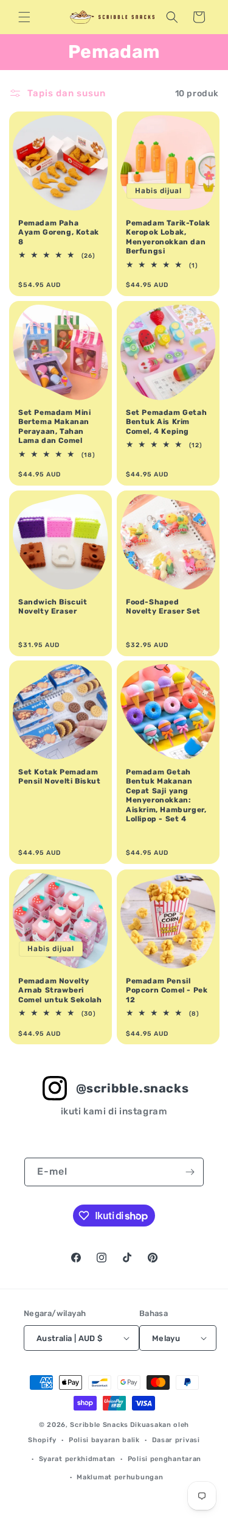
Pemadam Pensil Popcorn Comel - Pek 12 (166, 989)
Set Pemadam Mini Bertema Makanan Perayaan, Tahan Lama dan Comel (54, 426)
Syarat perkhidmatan (77, 1459)
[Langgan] (189, 1172)
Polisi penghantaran (164, 1459)
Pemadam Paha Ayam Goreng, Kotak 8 (58, 232)
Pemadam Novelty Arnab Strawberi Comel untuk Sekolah (60, 989)
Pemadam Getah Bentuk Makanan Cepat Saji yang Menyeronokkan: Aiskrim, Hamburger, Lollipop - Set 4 (166, 796)
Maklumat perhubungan (120, 1477)
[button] (24, 17)
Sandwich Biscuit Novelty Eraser (53, 606)
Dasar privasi (176, 1440)
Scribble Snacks (99, 1425)
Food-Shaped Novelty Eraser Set (163, 606)
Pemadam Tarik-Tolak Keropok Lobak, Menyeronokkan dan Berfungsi (168, 237)
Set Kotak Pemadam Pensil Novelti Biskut (59, 777)
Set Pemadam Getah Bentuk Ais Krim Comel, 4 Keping (166, 421)
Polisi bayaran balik (104, 1440)
